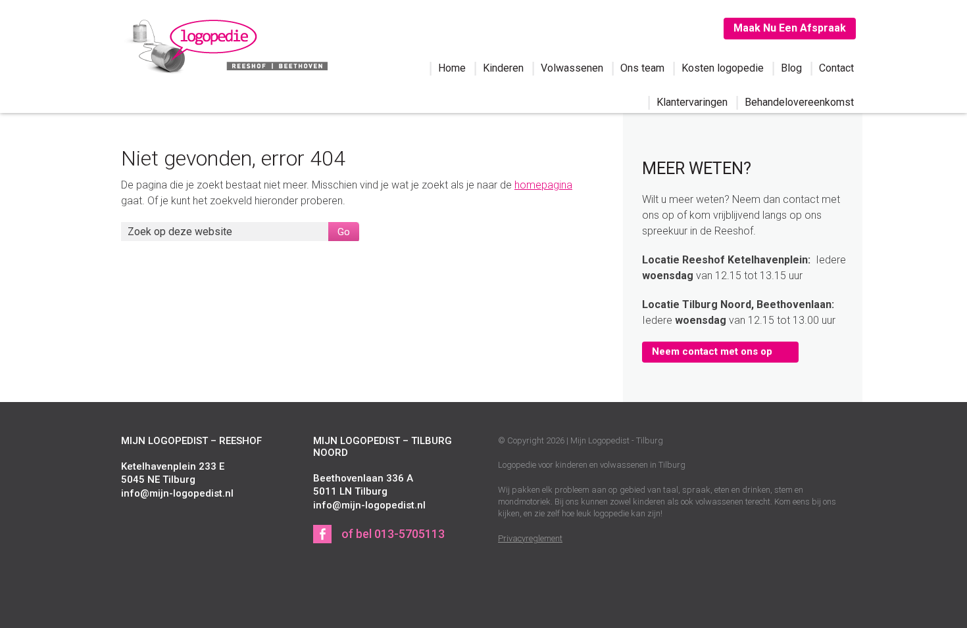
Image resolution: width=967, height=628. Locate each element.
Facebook (322, 534)
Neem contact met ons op (712, 351)
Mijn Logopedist (224, 44)
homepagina (543, 185)
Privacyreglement (530, 538)
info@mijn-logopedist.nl (177, 493)
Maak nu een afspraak (789, 28)
